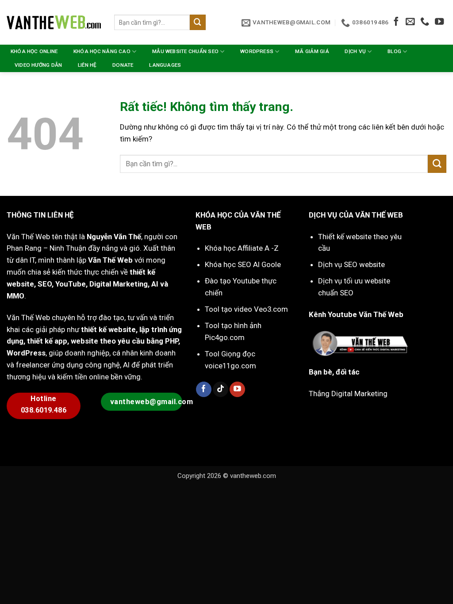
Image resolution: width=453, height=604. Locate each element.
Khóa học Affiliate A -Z (242, 248)
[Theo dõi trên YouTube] (439, 22)
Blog (394, 51)
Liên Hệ (87, 65)
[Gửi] (198, 22)
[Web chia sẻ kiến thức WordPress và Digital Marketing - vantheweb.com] (54, 22)
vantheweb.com (253, 476)
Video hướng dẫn (38, 65)
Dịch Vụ (355, 51)
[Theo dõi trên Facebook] (396, 22)
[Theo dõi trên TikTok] (220, 389)
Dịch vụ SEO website (351, 264)
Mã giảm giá (312, 51)
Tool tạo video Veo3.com (246, 309)
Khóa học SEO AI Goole (243, 264)
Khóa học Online (34, 51)
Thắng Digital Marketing (348, 393)
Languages (165, 65)
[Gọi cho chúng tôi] (424, 22)
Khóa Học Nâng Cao (102, 51)
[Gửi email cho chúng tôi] (410, 22)
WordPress (256, 51)
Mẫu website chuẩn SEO (185, 51)
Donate (122, 65)
